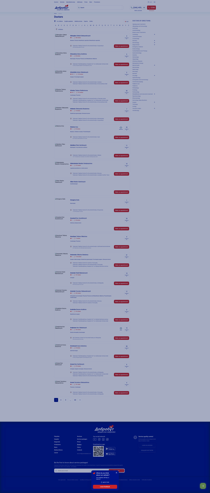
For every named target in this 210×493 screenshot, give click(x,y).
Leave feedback (105, 486)
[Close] (116, 473)
